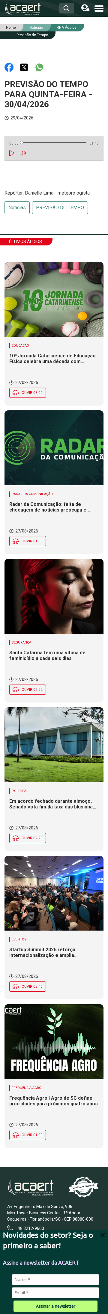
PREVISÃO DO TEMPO (60, 207)
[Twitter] (25, 67)
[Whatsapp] (39, 67)
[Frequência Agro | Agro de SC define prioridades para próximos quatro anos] (54, 1041)
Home (11, 27)
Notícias (17, 207)
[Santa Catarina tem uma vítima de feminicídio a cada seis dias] (54, 596)
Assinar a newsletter (55, 1306)
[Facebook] (9, 67)
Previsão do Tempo (32, 35)
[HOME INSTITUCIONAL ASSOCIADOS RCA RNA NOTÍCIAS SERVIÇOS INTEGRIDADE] (99, 8)
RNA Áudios (66, 27)
